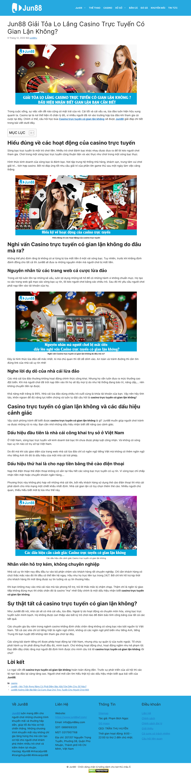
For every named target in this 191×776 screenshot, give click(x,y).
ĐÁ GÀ (144, 7)
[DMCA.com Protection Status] (98, 772)
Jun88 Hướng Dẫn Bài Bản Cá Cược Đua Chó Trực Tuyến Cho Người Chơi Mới (50, 689)
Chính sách (148, 718)
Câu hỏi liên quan (152, 738)
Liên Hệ (146, 713)
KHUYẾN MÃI (158, 7)
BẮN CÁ (133, 7)
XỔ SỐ (118, 7)
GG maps (104, 723)
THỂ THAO (94, 7)
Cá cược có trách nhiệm (156, 733)
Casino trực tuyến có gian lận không (81, 118)
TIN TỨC (173, 7)
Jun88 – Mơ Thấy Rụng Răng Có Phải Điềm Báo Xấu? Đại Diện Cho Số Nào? (48, 686)
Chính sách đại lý (152, 723)
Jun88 (78, 7)
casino (14, 683)
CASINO (107, 7)
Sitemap (103, 713)
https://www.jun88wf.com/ (71, 717)
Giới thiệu (147, 728)
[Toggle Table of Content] (30, 132)
